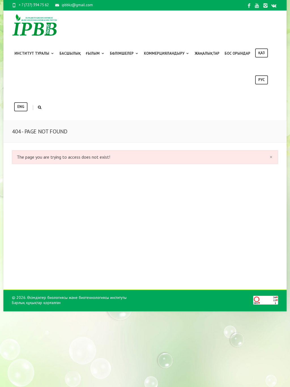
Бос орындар (237, 53)
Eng (20, 106)
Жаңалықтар (207, 53)
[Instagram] (265, 5)
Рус (261, 79)
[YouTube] (257, 5)
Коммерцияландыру (164, 53)
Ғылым (93, 53)
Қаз (261, 52)
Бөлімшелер (122, 53)
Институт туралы (31, 53)
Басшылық (70, 53)
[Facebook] (249, 5)
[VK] (274, 5)
